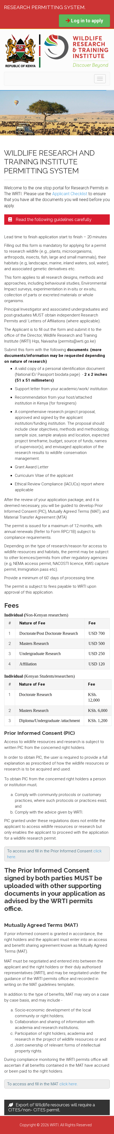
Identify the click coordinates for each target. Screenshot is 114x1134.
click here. (68, 1084)
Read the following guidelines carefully (53, 219)
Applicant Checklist (69, 193)
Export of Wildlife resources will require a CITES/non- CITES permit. (51, 1107)
